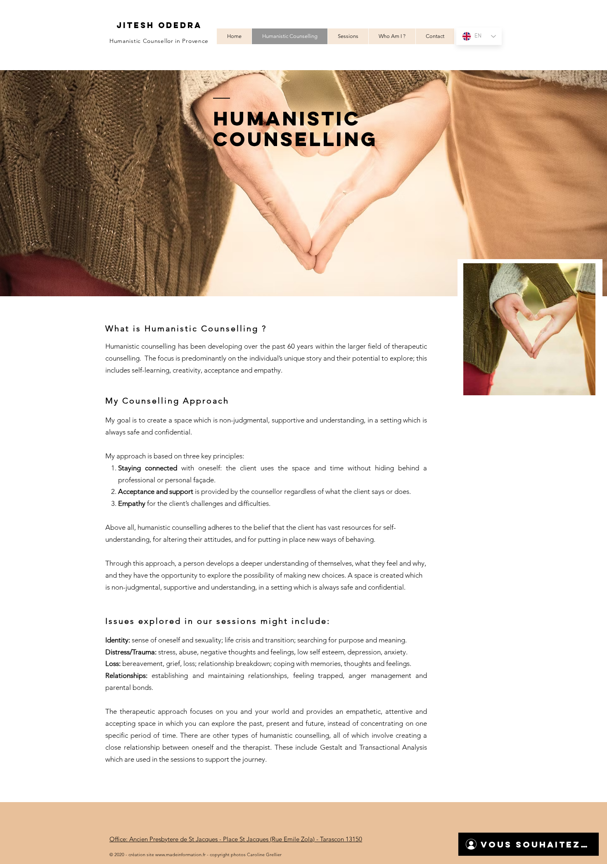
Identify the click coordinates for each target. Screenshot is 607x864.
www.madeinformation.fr (180, 854)
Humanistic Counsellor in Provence (159, 41)
